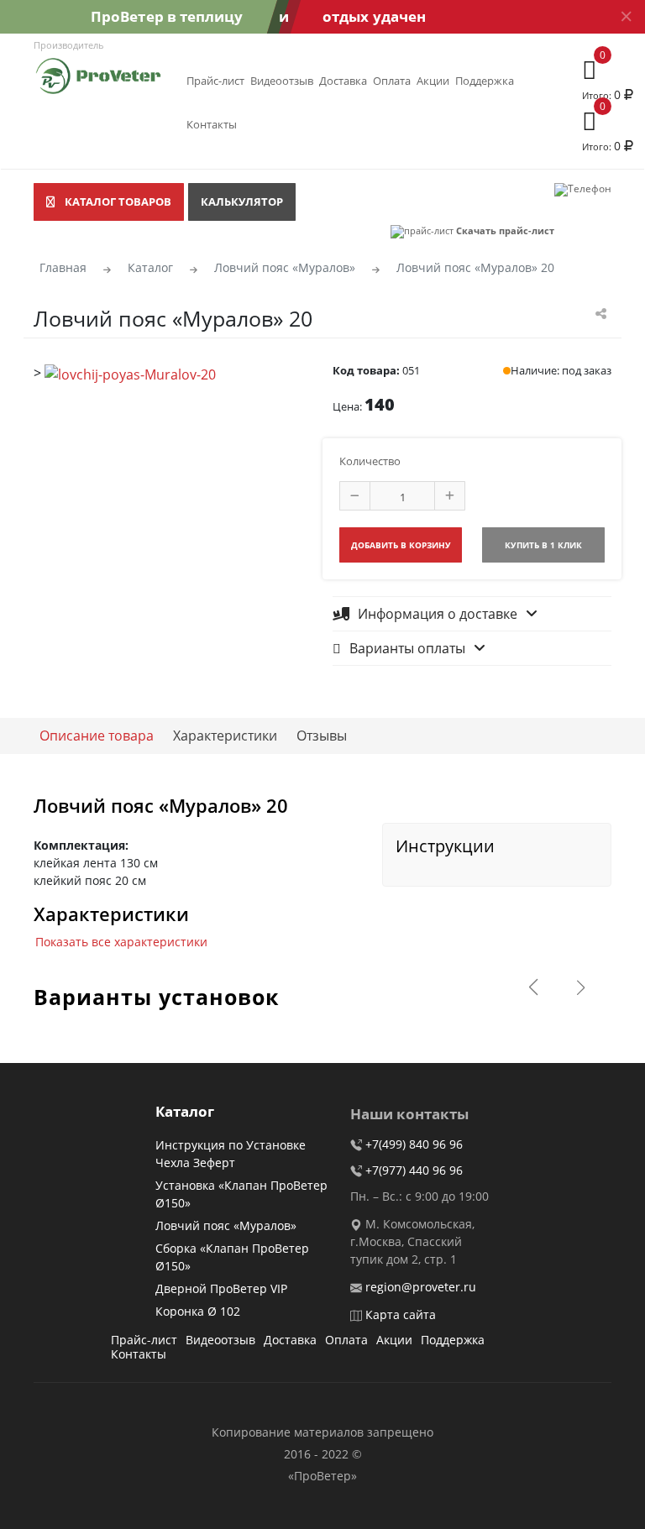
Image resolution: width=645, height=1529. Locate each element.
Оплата (392, 80)
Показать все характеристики (121, 942)
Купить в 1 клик (543, 545)
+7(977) (414, 1170)
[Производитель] (98, 73)
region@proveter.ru (420, 1287)
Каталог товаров (118, 201)
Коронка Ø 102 (197, 1311)
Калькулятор (242, 201)
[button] (580, 987)
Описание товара (96, 735)
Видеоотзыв (281, 80)
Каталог (184, 1111)
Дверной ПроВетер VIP (221, 1288)
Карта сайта (400, 1314)
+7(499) (414, 1144)
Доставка (343, 80)
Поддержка (484, 80)
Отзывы (321, 735)
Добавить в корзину (401, 545)
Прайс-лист (215, 80)
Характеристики (225, 735)
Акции (433, 80)
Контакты (211, 124)
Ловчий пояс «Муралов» (225, 1225)
